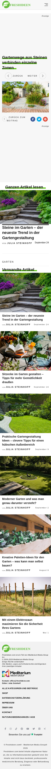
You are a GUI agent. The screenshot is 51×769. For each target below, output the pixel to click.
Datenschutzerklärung (16, 698)
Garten (8, 262)
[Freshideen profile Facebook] (6, 729)
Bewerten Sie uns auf (20, 734)
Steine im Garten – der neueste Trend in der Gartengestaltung (22, 232)
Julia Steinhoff (19, 243)
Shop (5, 693)
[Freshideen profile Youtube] (28, 729)
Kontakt (7, 712)
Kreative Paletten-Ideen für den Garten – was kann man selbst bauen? (23, 561)
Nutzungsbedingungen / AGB (18, 717)
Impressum (8, 703)
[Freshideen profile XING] (45, 729)
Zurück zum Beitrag (16, 119)
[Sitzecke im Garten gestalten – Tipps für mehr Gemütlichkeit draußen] (25, 351)
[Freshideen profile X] (34, 729)
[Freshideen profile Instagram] (11, 729)
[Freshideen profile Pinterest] (22, 729)
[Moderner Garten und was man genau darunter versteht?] (25, 475)
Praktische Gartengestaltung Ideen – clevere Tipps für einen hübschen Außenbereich (23, 440)
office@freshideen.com (20, 681)
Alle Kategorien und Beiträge (20, 688)
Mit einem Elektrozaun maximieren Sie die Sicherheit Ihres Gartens (22, 623)
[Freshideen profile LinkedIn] (39, 729)
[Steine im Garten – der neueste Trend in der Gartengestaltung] (25, 292)
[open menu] (46, 5)
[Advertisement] (25, 34)
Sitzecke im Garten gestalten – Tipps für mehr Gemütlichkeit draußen (22, 378)
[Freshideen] (16, 4)
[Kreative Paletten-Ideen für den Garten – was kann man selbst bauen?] (25, 534)
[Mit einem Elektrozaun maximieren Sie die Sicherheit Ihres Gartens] (25, 596)
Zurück (17, 76)
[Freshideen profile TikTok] (16, 729)
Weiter (33, 76)
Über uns (7, 707)
